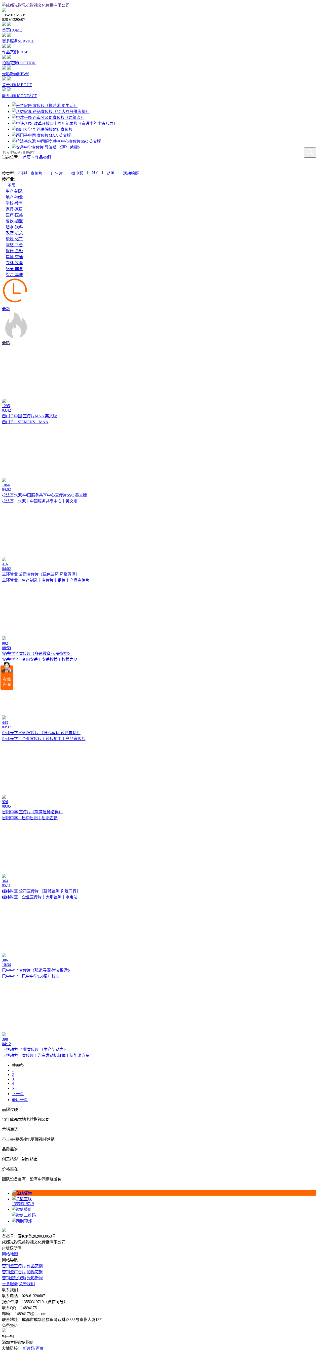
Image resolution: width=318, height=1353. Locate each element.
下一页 (18, 1094)
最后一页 (20, 1100)
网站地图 (10, 1254)
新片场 (29, 1348)
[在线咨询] (164, 1193)
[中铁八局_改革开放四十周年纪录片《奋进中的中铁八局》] (64, 123)
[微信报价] (164, 1211)
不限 (22, 173)
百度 (40, 1348)
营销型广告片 (14, 1272)
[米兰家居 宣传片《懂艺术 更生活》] (45, 106)
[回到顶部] (164, 1221)
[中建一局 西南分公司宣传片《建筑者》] (48, 117)
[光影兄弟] (36, 5)
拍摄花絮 (35, 1272)
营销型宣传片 (14, 1266)
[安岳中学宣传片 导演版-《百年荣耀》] (47, 147)
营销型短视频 (14, 1278)
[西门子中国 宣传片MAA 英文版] (41, 135)
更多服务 (10, 1284)
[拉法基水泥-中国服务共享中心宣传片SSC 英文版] (56, 141)
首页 (27, 157)
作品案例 (43, 157)
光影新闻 (35, 1278)
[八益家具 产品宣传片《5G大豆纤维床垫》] (50, 111)
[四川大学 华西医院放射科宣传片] (42, 129)
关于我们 (27, 1284)
